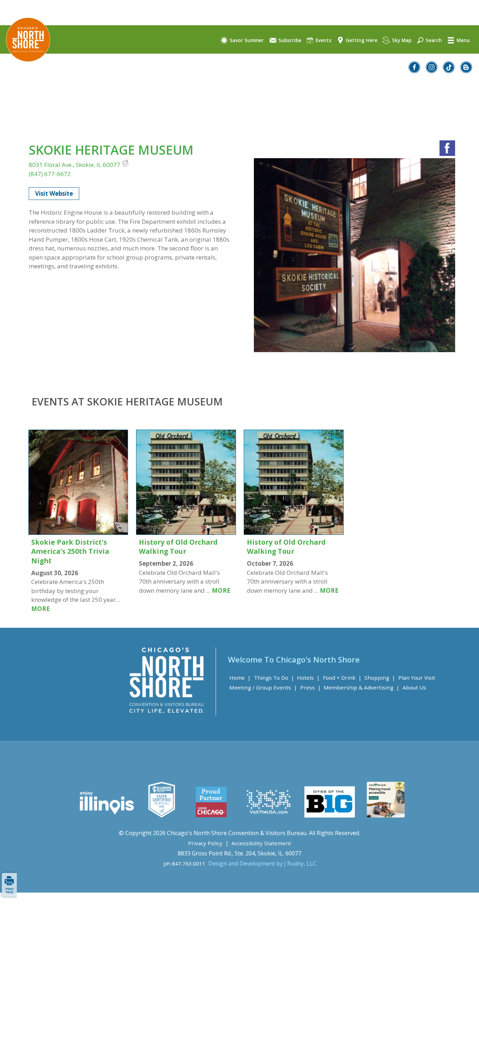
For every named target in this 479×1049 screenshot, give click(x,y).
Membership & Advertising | (361, 687)
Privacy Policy (205, 843)
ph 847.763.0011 (184, 863)
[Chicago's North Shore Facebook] (415, 71)
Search (433, 40)
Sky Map (401, 40)
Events (322, 40)
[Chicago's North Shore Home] (25, 67)
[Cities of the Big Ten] (329, 815)
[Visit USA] (269, 815)
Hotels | (308, 677)
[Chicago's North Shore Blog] (466, 71)
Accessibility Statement (261, 843)
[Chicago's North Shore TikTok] (449, 71)
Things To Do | (274, 677)
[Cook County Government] (161, 815)
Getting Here (360, 40)
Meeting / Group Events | (263, 687)
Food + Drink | (342, 677)
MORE (40, 609)
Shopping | (379, 677)
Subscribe (289, 40)
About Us (414, 687)
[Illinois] (106, 815)
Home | (240, 677)
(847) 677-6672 (50, 174)
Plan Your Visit (416, 677)
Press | (310, 687)
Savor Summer (246, 40)
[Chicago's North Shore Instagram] (432, 71)
